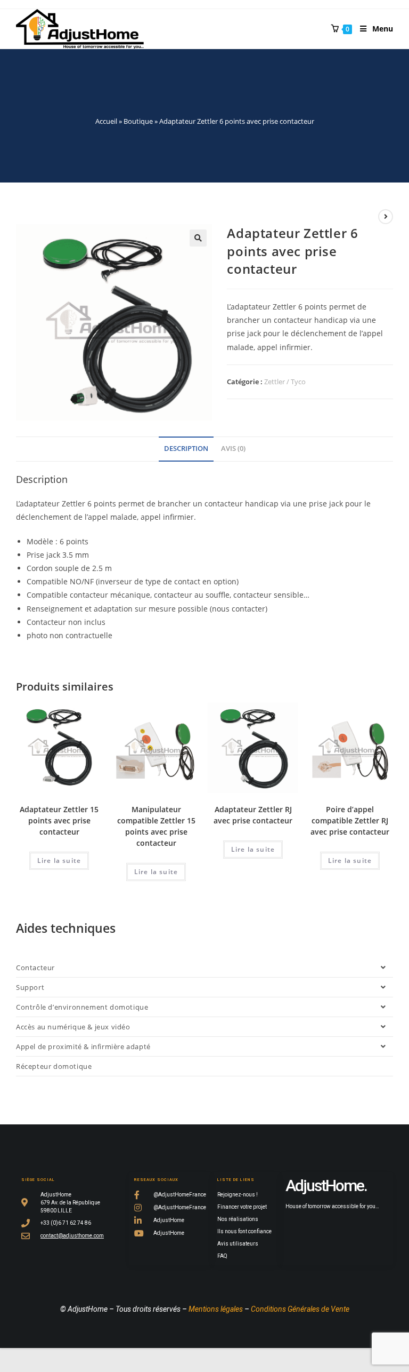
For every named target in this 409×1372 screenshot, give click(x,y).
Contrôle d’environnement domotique (82, 1007)
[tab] (186, 449)
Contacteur (35, 967)
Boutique (138, 121)
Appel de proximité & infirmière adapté (83, 1046)
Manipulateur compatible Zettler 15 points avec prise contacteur (156, 826)
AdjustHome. (326, 1185)
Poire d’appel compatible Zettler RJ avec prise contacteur (349, 820)
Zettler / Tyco (285, 381)
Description (186, 448)
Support (30, 987)
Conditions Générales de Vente (300, 1309)
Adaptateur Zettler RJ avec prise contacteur (253, 815)
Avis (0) (233, 448)
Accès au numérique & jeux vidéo (73, 1027)
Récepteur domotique (54, 1066)
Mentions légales (216, 1309)
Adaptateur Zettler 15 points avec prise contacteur (59, 820)
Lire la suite (59, 860)
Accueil (106, 121)
